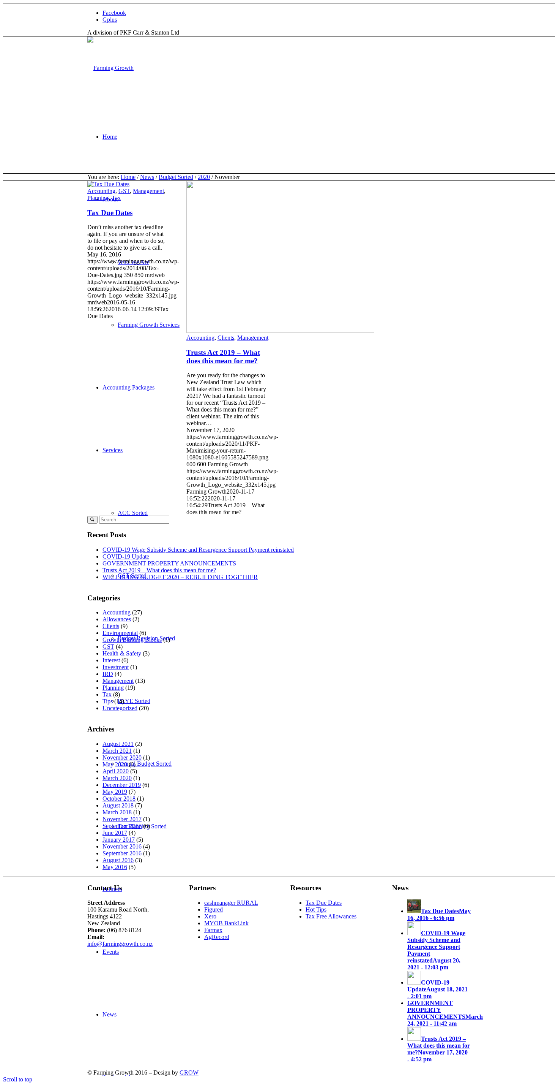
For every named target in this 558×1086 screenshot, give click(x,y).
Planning (98, 198)
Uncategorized (119, 708)
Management (148, 191)
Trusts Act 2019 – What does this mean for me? (223, 356)
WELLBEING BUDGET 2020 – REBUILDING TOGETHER (180, 577)
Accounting (101, 191)
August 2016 (118, 860)
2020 (204, 177)
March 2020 (117, 778)
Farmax (213, 930)
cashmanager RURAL (231, 902)
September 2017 (122, 826)
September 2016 (122, 853)
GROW (189, 1072)
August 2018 (118, 805)
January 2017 (118, 839)
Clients (226, 337)
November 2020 (122, 757)
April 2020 (115, 771)
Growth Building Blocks (132, 639)
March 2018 (117, 812)
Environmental (120, 633)
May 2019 (114, 791)
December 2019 (121, 785)
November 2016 (122, 846)
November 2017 (122, 819)
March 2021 (117, 750)
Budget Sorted (176, 177)
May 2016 (114, 867)
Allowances (116, 619)
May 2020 (114, 764)
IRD (107, 674)
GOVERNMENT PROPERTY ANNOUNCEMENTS (169, 563)
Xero (210, 916)
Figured (213, 909)
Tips (107, 701)
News (147, 177)
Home (128, 177)
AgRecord (216, 937)
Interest (111, 660)
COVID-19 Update (125, 556)
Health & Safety (121, 653)
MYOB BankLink (226, 923)
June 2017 (114, 833)
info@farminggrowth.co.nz (120, 943)
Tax (116, 198)
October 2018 (119, 798)
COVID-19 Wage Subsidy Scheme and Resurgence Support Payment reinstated (198, 549)
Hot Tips (316, 909)
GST (124, 191)
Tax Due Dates (109, 213)
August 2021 (118, 744)
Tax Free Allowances (331, 916)
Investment (115, 667)
